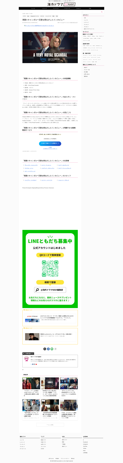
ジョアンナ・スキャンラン (47, 168)
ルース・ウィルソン (46, 165)
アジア (42, 436)
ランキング (86, 24)
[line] (51, 349)
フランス (85, 61)
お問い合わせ (87, 74)
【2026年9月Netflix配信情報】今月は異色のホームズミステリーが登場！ (50, 414)
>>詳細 (50, 147)
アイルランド (86, 55)
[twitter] (44, 349)
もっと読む (51, 424)
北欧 (93, 61)
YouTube (85, 446)
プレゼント (78, 8)
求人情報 (86, 71)
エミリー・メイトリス (46, 180)
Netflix (95, 38)
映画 (63, 442)
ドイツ (100, 59)
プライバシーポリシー (65, 458)
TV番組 (63, 444)
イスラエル (99, 55)
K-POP (42, 448)
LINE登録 (85, 452)
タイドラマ (43, 446)
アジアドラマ (56, 8)
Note (84, 450)
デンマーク (95, 59)
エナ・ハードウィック (30, 171)
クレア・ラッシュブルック (64, 168)
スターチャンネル (99, 47)
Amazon (85, 36)
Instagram (85, 444)
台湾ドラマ (43, 444)
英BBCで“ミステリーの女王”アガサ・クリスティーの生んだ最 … (52, 336)
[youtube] (36, 364)
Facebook (85, 442)
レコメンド (44, 8)
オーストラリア (94, 57)
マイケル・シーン (29, 168)
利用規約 (57, 458)
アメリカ (90, 55)
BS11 (84, 45)
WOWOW (85, 47)
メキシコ (89, 61)
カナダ (99, 57)
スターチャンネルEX (87, 40)
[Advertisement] (50, 209)
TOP (85, 17)
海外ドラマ (64, 439)
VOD (90, 8)
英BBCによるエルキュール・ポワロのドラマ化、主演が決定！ (56, 334)
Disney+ (94, 36)
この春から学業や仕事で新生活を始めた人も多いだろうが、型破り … (53, 319)
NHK (94, 45)
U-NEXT (99, 38)
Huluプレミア (102, 36)
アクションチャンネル (92, 47)
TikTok (84, 448)
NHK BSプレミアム (99, 45)
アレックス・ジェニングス (31, 165)
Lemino (92, 38)
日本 (96, 61)
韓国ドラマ (43, 439)
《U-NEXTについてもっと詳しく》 (50, 148)
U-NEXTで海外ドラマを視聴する (49, 143)
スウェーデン (86, 59)
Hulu (97, 36)
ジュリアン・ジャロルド (30, 180)
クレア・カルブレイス (63, 165)
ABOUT (85, 67)
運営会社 (86, 76)
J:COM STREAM (86, 38)
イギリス (95, 55)
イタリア (85, 57)
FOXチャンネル (89, 45)
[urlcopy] (55, 349)
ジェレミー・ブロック (63, 180)
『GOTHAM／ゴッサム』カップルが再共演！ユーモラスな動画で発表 (31, 414)
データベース (67, 8)
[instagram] (34, 364)
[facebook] (48, 349)
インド (89, 57)
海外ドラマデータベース (89, 28)
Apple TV (89, 36)
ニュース (33, 8)
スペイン (90, 59)
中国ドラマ (43, 442)
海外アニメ (64, 446)
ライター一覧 (87, 69)
